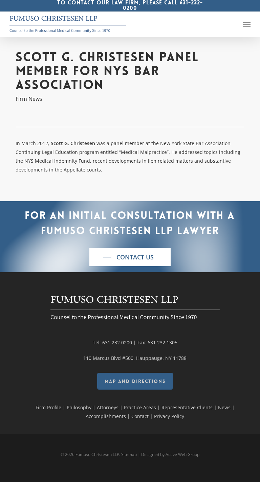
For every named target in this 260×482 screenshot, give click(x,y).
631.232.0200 (117, 342)
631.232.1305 (162, 342)
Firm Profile (48, 407)
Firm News (29, 98)
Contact (140, 416)
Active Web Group (182, 454)
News (224, 407)
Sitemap (129, 454)
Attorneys (107, 407)
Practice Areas (140, 407)
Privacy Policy (169, 416)
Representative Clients (187, 407)
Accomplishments (106, 416)
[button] (247, 24)
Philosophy (79, 407)
